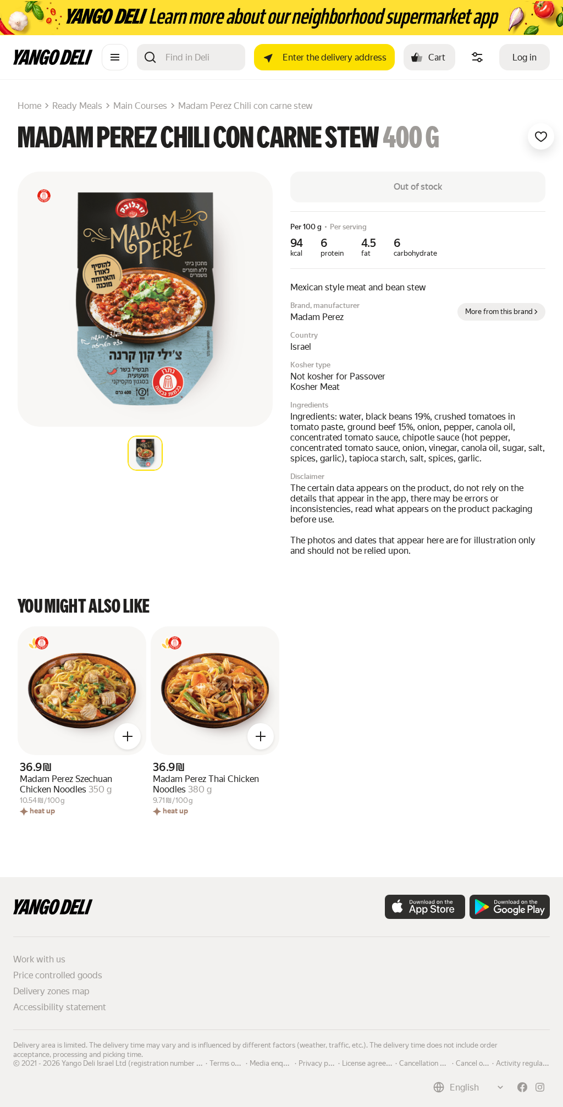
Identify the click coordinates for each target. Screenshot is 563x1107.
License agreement (372, 1062)
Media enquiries (275, 1062)
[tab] (145, 453)
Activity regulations (527, 1062)
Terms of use (229, 1062)
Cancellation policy (429, 1062)
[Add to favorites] (541, 136)
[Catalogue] (115, 57)
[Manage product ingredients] (477, 57)
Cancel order (476, 1062)
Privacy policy (321, 1062)
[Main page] (53, 62)
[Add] (127, 736)
